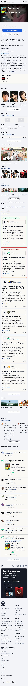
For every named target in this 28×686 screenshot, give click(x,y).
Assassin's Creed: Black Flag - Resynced (7, 626)
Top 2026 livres (18, 621)
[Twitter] (13, 566)
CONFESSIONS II (19, 638)
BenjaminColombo (9, 496)
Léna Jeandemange (10, 487)
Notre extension (5, 656)
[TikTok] (20, 566)
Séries (8, 5)
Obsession (3, 611)
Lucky (16, 612)
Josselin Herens (9, 504)
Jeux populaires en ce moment (6, 629)
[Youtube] (26, 566)
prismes (12, 252)
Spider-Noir (17, 610)
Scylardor (12, 311)
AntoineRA (13, 366)
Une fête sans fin (5, 638)
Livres (17, 619)
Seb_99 (7, 528)
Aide (2, 658)
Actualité (3, 615)
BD (2, 633)
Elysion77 (13, 281)
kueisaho (13, 338)
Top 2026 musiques (19, 636)
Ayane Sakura (22, 103)
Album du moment (19, 643)
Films (3, 606)
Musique (18, 633)
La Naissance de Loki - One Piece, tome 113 (7, 640)
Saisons (4, 132)
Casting (4, 88)
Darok (6, 520)
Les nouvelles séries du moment (20, 615)
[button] (26, 2)
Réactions (4, 418)
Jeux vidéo (5, 619)
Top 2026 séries (18, 608)
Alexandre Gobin (9, 452)
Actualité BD (4, 643)
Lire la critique (6, 242)
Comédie (14, 45)
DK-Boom (7, 512)
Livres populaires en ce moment (20, 629)
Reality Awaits (18, 641)
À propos (3, 651)
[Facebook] (15, 566)
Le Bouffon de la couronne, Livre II (19, 626)
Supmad (12, 221)
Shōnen (22, 45)
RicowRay (7, 479)
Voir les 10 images (5, 168)
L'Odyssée (3, 613)
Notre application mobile (7, 653)
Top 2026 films (5, 608)
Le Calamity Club (19, 623)
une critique (17, 528)
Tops (2, 183)
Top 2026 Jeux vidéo (6, 621)
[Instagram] (18, 566)
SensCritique (3, 5)
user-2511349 (8, 460)
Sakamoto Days (19, 5)
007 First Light (4, 623)
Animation (13, 5)
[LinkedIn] (23, 566)
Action (18, 45)
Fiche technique (5, 53)
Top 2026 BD (4, 635)
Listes (3, 398)
